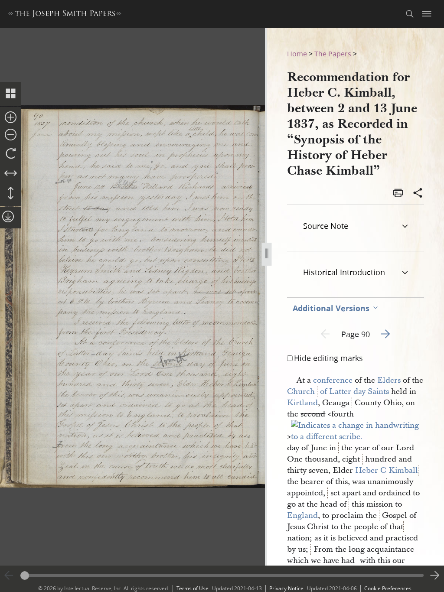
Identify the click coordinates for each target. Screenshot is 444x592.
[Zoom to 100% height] (10, 193)
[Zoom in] (10, 118)
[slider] (222, 575)
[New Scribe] (359, 436)
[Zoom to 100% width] (10, 174)
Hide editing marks (328, 358)
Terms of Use (192, 588)
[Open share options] (418, 194)
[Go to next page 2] (435, 575)
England (302, 515)
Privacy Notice (286, 588)
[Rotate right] (10, 154)
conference (333, 380)
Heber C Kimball (386, 470)
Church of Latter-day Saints (338, 391)
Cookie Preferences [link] (387, 588)
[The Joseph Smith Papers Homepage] (65, 15)
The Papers (332, 54)
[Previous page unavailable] (9, 575)
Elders (389, 380)
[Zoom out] (10, 135)
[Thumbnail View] (10, 94)
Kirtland (302, 402)
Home (297, 54)
